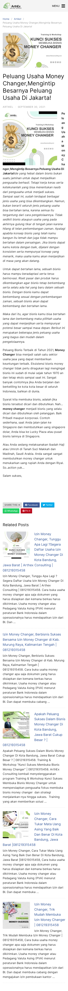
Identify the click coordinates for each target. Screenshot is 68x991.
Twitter (49, 505)
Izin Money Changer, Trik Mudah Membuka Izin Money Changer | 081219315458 (49, 914)
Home (6, 18)
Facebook (32, 505)
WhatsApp (12, 510)
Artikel (17, 18)
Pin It (27, 510)
